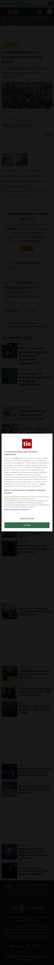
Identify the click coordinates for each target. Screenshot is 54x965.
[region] (27, 482)
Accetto (27, 525)
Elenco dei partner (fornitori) (16, 509)
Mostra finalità (27, 518)
